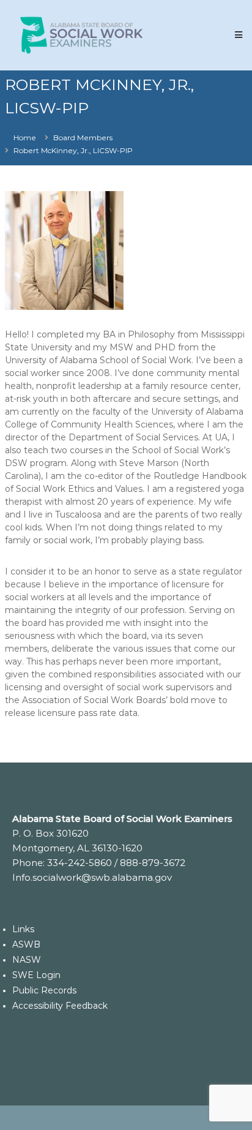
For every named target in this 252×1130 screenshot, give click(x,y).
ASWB (26, 944)
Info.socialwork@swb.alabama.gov (92, 877)
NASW (26, 959)
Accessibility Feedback (60, 1005)
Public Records (44, 990)
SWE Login (36, 975)
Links (23, 929)
